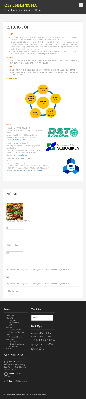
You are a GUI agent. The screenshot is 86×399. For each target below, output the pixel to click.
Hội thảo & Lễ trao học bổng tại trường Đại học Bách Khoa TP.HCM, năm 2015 (37, 283)
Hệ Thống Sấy (13, 346)
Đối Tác (11, 325)
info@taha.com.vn (21, 381)
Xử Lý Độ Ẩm (13, 342)
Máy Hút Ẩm (13, 291)
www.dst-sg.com (19, 140)
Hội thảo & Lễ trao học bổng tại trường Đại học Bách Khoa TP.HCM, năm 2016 (37, 269)
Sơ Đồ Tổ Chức (14, 323)
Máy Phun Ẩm (12, 245)
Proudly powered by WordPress (14, 394)
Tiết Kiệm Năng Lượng (16, 344)
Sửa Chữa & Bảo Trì (15, 337)
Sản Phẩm (10, 339)
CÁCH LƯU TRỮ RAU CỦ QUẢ (18, 221)
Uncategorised (45, 345)
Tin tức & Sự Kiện (41, 339)
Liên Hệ (8, 349)
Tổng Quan (12, 320)
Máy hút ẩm (45, 333)
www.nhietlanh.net (19, 170)
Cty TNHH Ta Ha (20, 5)
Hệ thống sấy (34, 333)
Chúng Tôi (9, 318)
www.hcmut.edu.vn (35, 170)
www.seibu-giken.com (20, 155)
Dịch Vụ (9, 327)
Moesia (34, 394)
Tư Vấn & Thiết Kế (15, 330)
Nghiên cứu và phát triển (41, 336)
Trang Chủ (10, 316)
